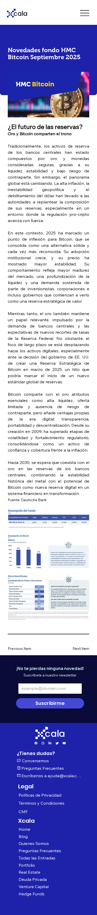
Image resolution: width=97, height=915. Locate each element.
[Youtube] (64, 743)
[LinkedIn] (50, 743)
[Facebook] (36, 743)
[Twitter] (57, 743)
